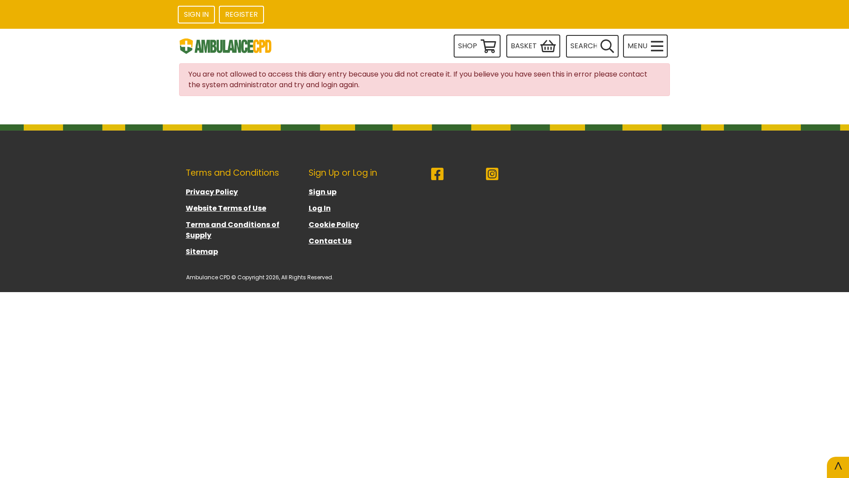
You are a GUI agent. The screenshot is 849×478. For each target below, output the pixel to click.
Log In (320, 208)
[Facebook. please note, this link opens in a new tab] (458, 177)
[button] (645, 46)
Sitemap (202, 252)
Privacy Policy (212, 192)
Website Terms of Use (226, 208)
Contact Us (330, 241)
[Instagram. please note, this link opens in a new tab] (513, 177)
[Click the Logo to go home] (226, 45)
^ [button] (838, 467)
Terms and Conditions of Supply (232, 230)
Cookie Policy (334, 225)
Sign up (323, 192)
